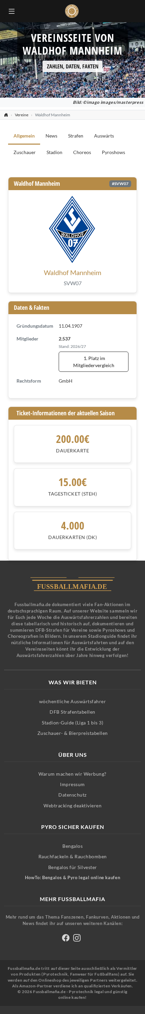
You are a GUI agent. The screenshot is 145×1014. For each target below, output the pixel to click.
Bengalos (72, 846)
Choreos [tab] (82, 152)
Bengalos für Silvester (72, 867)
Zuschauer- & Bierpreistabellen (72, 733)
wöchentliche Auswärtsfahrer (72, 701)
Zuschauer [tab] (24, 152)
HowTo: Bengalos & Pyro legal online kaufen (72, 877)
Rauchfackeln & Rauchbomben (72, 856)
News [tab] (51, 136)
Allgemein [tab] (24, 136)
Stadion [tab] (54, 152)
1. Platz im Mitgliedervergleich (93, 361)
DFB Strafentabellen (72, 712)
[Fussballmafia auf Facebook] (65, 939)
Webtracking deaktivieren (73, 805)
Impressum (72, 784)
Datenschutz (72, 795)
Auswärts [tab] (104, 136)
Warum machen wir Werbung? (72, 774)
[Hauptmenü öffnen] (11, 11)
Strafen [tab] (75, 136)
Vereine (21, 114)
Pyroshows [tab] (113, 152)
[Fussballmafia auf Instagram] (77, 939)
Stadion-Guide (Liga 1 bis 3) (72, 722)
